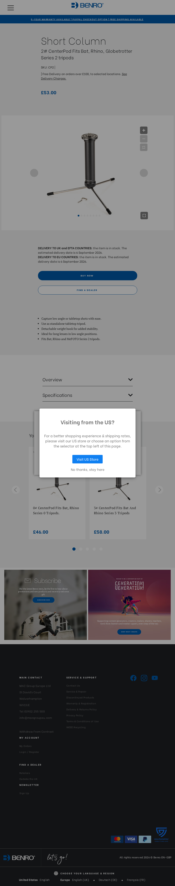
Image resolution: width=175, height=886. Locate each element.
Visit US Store (87, 459)
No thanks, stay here (87, 469)
